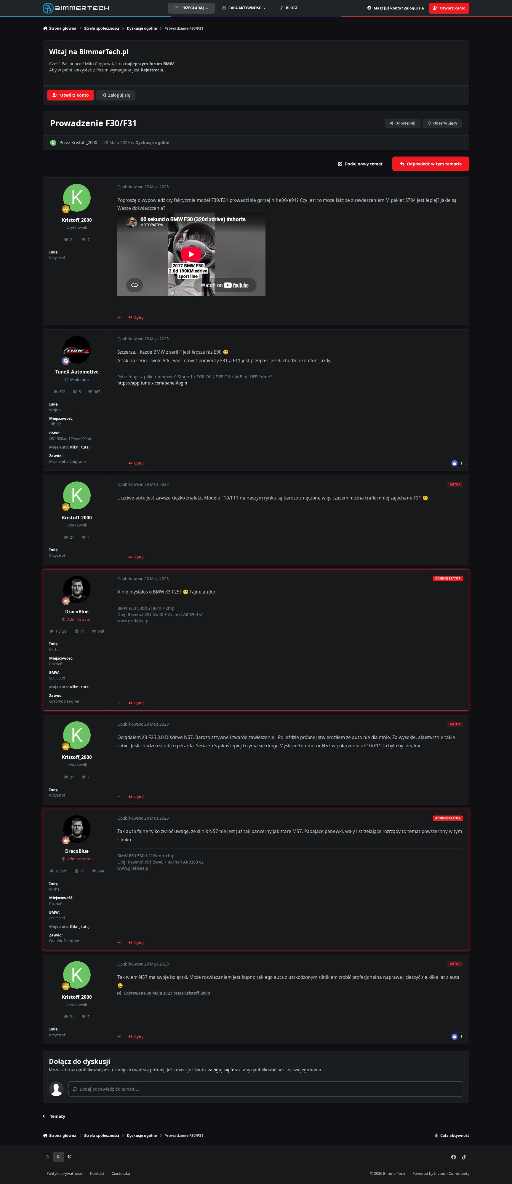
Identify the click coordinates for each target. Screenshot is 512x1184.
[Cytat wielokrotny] (119, 318)
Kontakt (97, 1173)
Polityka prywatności (65, 1173)
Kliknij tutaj (79, 447)
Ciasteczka (121, 1173)
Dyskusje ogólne (152, 142)
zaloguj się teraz (224, 1070)
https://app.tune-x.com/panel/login (152, 383)
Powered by (440, 1173)
